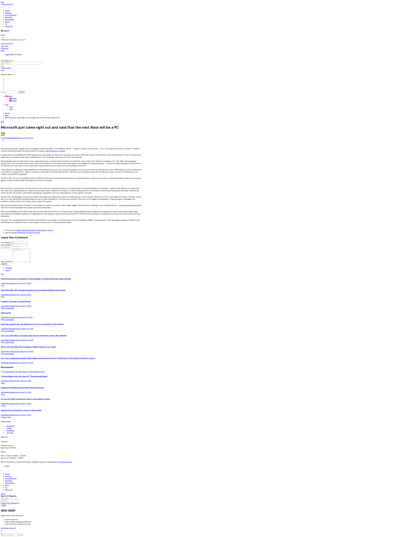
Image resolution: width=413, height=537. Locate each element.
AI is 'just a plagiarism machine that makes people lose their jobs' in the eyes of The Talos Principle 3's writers (48, 358)
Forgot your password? (10, 503)
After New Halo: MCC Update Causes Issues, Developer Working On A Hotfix (33, 290)
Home (7, 113)
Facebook (10, 426)
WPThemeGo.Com (65, 462)
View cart (4, 46)
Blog (6, 115)
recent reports (132, 205)
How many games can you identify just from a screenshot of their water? (32, 324)
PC (6, 487)
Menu (7, 466)
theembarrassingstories (12, 138)
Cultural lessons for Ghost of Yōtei (26, 232)
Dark (3, 50)
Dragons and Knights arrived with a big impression (22, 387)
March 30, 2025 (26, 317)
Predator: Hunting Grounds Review (16, 301)
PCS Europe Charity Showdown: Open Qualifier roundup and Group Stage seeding (36, 279)
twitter (9, 428)
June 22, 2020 (25, 283)
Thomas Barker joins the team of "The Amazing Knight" (24, 376)
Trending (8, 268)
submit (4, 264)
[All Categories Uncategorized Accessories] (7, 61)
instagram (10, 430)
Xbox (7, 485)
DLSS (77, 211)
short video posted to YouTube (52, 151)
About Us (9, 490)
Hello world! (6, 313)
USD (6, 105)
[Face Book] (5, 79)
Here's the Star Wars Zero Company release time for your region (28, 347)
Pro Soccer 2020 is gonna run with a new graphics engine (25, 399)
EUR (10, 109)
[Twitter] (5, 81)
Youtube (9, 433)
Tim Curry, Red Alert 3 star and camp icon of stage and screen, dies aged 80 (34, 335)
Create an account (8, 528)
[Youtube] (5, 86)
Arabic (14, 101)
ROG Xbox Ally (98, 163)
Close (3, 494)
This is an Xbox (116, 199)
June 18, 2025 (27, 138)
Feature (8, 476)
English (9, 96)
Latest (7, 270)
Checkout (4, 48)
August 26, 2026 (26, 329)
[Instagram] (5, 83)
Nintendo (8, 481)
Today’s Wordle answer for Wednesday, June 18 (34, 230)
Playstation (9, 483)
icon (2, 2)
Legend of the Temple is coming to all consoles (21, 410)
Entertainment (11, 478)
